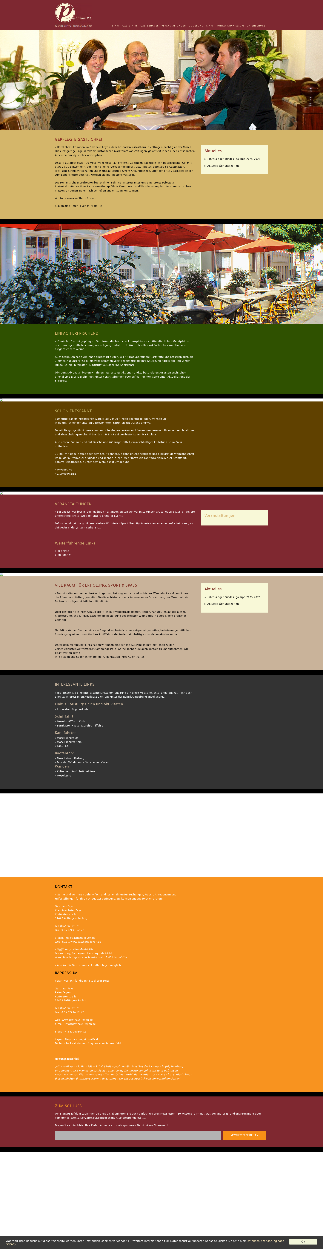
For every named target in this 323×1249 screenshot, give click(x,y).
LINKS (210, 25)
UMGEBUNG (196, 25)
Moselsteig (64, 775)
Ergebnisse (62, 551)
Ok (303, 1241)
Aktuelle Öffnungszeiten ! (223, 165)
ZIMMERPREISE (66, 473)
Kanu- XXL (63, 746)
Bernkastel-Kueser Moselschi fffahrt (80, 725)
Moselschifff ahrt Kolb (71, 721)
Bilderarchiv (63, 554)
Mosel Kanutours (68, 738)
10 (173, 320)
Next (312, 78)
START (116, 25)
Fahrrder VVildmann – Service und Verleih (83, 762)
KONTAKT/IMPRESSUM (230, 25)
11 (177, 320)
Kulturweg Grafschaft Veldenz (76, 771)
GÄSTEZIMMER (150, 25)
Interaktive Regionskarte (73, 709)
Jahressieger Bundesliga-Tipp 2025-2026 (234, 159)
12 (180, 320)
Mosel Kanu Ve (66, 742)
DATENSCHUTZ (256, 25)
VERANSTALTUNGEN (174, 25)
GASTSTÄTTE (130, 25)
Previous (11, 78)
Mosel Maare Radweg (70, 758)
